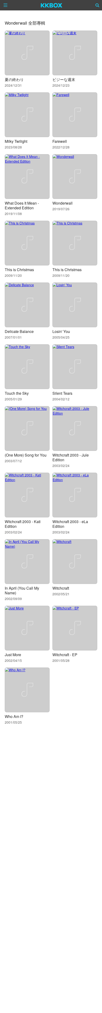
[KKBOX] (51, 5)
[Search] (97, 5)
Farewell (59, 141)
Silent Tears (62, 393)
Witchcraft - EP (64, 654)
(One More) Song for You (25, 455)
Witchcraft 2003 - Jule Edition (70, 457)
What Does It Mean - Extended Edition (22, 205)
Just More (13, 654)
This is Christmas (19, 269)
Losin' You (61, 331)
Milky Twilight (16, 141)
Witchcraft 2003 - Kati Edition (23, 524)
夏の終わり (14, 79)
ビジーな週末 (63, 79)
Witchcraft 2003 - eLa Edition (70, 524)
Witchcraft (60, 588)
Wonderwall (62, 203)
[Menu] (5, 5)
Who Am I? (14, 716)
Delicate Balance (19, 331)
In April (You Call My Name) (22, 590)
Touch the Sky (17, 393)
